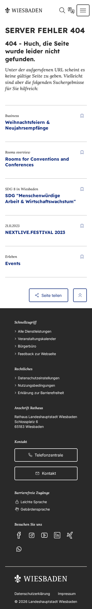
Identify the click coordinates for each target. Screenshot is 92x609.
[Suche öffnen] (62, 10)
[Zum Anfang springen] (80, 295)
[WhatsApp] (18, 549)
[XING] (70, 535)
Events (12, 263)
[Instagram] (31, 535)
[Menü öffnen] (83, 10)
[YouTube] (44, 535)
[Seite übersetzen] (71, 10)
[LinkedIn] (57, 535)
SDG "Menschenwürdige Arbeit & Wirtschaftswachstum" (40, 198)
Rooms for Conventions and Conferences (37, 162)
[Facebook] (18, 535)
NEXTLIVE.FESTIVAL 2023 (35, 232)
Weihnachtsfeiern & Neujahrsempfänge (27, 125)
